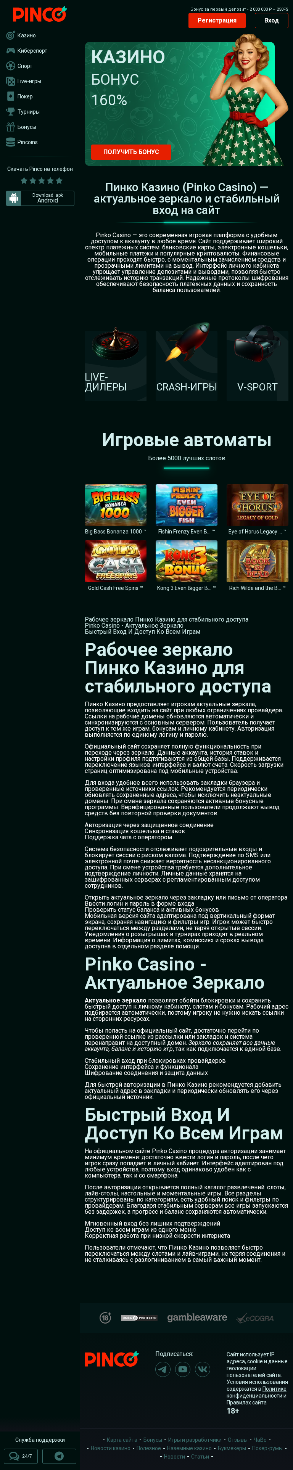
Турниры (29, 112)
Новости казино (110, 1448)
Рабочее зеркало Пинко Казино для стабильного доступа (166, 619)
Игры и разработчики (195, 1440)
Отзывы (238, 1440)
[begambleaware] (197, 1316)
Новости (174, 1457)
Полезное (149, 1448)
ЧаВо (260, 1440)
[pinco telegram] (163, 1369)
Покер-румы (267, 1448)
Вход (271, 20)
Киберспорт (32, 51)
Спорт (25, 66)
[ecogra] (255, 1315)
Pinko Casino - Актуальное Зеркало (134, 625)
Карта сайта (122, 1440)
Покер (25, 96)
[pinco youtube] (182, 1369)
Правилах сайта (247, 1402)
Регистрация (217, 20)
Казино (27, 35)
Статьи (200, 1457)
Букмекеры (232, 1448)
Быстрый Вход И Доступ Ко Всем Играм (142, 631)
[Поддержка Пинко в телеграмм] (59, 1456)
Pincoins (28, 142)
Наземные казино (189, 1448)
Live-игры (29, 81)
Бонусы (27, 127)
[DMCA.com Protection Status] (139, 1317)
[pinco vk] (202, 1369)
